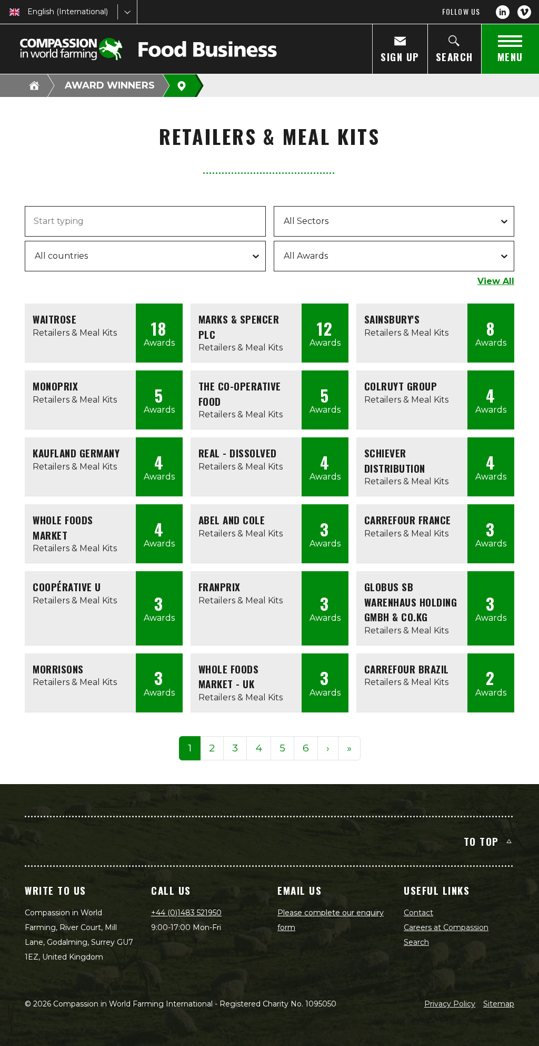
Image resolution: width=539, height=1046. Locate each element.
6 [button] (306, 748)
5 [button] (282, 748)
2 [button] (212, 748)
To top (481, 841)
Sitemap (498, 1004)
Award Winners (110, 85)
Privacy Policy (449, 1004)
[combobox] (28, 11)
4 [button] (258, 748)
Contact (418, 912)
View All (495, 281)
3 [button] (235, 748)
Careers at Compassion (446, 927)
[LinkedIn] (503, 12)
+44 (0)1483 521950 (186, 912)
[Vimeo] (524, 12)
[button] (327, 748)
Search (416, 942)
